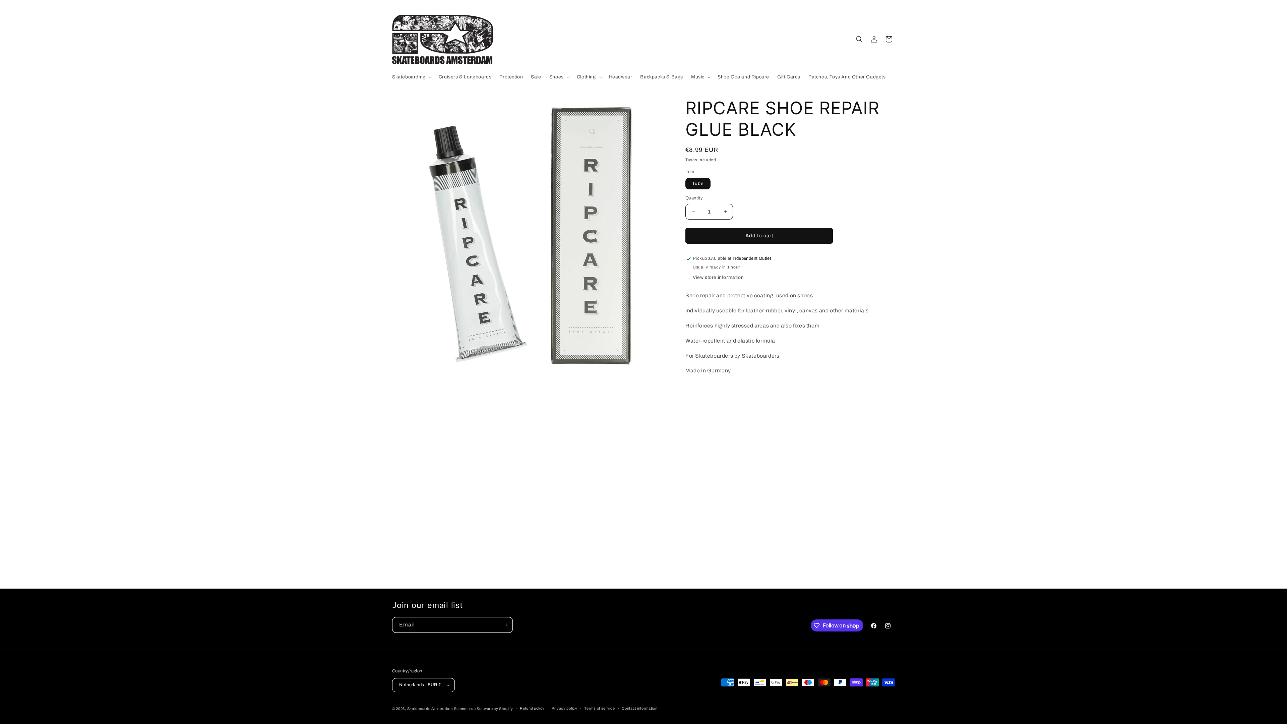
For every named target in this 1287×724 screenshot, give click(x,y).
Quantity (694, 198)
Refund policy (532, 708)
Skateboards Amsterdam (430, 709)
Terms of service (599, 708)
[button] (411, 77)
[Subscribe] (505, 625)
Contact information (639, 708)
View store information (718, 277)
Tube (698, 183)
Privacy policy (564, 708)
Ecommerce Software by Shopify (483, 709)
